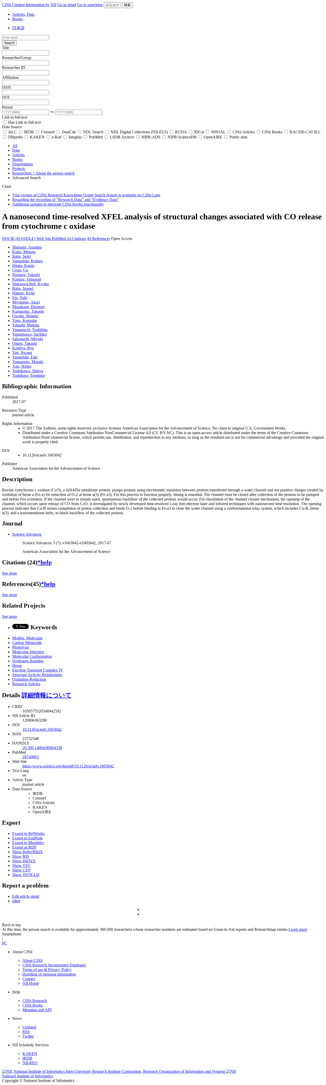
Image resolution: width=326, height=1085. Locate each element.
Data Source (12, 127)
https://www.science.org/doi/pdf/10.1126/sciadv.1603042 (68, 766)
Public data (237, 137)
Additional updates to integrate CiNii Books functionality (58, 204)
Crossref (48, 132)
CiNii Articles (244, 132)
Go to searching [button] (90, 5)
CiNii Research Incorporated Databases (54, 965)
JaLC (12, 132)
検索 (127, 5)
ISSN (6, 87)
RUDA (181, 132)
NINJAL (218, 132)
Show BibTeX (24, 861)
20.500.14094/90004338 (42, 748)
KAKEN (37, 137)
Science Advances (27, 534)
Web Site (44, 238)
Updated (29, 1027)
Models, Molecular (27, 638)
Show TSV (21, 865)
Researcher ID (13, 67)
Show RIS (20, 856)
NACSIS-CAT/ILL (304, 132)
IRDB (29, 132)
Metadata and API (36, 1010)
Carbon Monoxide (27, 642)
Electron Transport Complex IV (37, 670)
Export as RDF (24, 847)
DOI (5, 97)
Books (17, 19)
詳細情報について (47, 695)
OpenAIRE (213, 137)
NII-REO (30, 1063)
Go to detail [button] (66, 5)
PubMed (96, 137)
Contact (28, 979)
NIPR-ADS (150, 137)
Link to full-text (14, 117)
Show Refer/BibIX (27, 852)
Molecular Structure (28, 652)
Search (9, 43)
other (16, 901)
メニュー (112, 5)
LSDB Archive (122, 137)
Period (7, 107)
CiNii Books (272, 132)
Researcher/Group (16, 57)
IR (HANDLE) (23, 238)
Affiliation (10, 77)
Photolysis (20, 647)
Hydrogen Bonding (28, 661)
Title (5, 48)
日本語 (18, 28)
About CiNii (32, 960)
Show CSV (21, 870)
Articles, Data (23, 14)
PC (4, 943)
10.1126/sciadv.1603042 (42, 729)
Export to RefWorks (28, 833)
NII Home (30, 983)
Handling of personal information (49, 974)
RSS (26, 1032)
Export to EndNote (27, 838)
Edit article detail (25, 896)
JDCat (199, 132)
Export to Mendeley (28, 842)
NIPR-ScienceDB (182, 137)
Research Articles (26, 684)
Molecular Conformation (32, 656)
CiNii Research (34, 1000)
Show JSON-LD (25, 875)
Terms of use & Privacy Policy (47, 969)
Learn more (298, 929)
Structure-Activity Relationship (37, 675)
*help (44, 562)
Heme (17, 665)
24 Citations (76, 238)
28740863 (30, 757)
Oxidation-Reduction (29, 679)
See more (9, 573)
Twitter (28, 1036)
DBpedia (15, 137)
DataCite (69, 132)
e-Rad (56, 137)
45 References (98, 238)
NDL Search (93, 132)
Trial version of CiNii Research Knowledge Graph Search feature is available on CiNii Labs (86, 195)
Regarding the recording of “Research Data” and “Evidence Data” (65, 199)
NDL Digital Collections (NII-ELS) (139, 132)
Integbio (75, 137)
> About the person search (54, 173)
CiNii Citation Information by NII (29, 5)
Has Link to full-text (24, 122)
